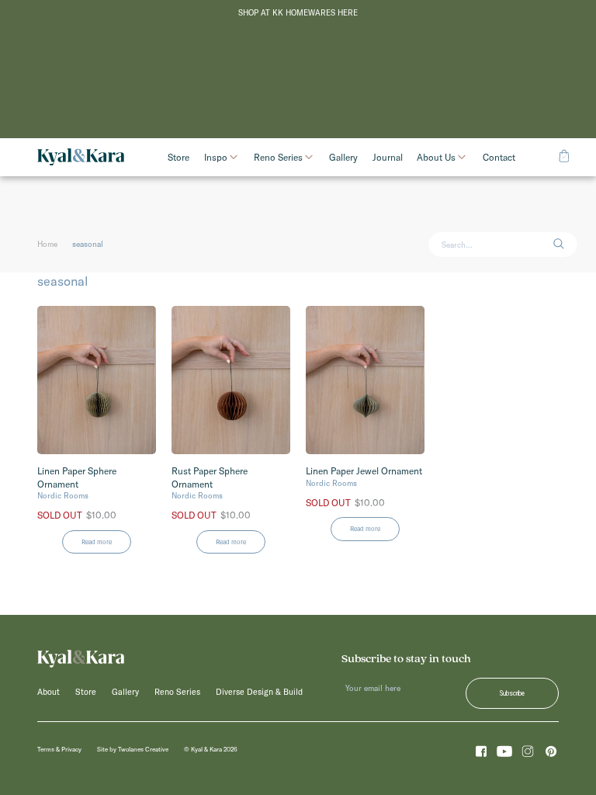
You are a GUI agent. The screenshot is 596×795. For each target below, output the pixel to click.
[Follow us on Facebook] (481, 753)
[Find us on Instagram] (527, 753)
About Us (436, 157)
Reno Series (278, 157)
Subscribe (512, 693)
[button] (565, 245)
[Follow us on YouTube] (504, 753)
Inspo (215, 157)
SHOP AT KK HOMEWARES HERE (298, 13)
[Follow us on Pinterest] (551, 753)
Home (47, 244)
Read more (96, 542)
